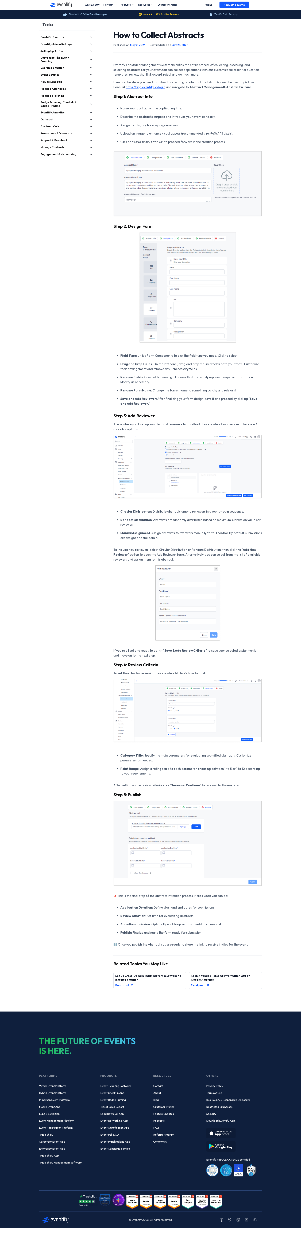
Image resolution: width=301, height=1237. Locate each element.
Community (160, 1141)
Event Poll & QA (109, 1134)
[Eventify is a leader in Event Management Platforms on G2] (160, 1201)
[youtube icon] (255, 1220)
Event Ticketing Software (115, 1086)
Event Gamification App (114, 1127)
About (157, 1093)
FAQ (156, 1127)
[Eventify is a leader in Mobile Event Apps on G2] (132, 1201)
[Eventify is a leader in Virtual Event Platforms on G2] (188, 1201)
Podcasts (159, 1120)
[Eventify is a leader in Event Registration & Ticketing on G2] (216, 1201)
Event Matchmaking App (115, 1141)
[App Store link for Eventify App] (222, 1131)
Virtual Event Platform (52, 1086)
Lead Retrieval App (112, 1114)
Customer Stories (167, 4)
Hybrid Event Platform (52, 1093)
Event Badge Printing (113, 1100)
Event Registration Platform (56, 1127)
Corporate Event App (52, 1141)
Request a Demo (234, 4)
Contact (158, 1086)
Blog (156, 1100)
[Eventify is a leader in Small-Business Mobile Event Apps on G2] (146, 1201)
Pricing (208, 4)
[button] (110, 5)
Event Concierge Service (115, 1148)
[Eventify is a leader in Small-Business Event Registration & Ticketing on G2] (202, 1201)
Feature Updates (163, 1114)
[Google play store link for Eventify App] (222, 1144)
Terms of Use (214, 1093)
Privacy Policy (214, 1086)
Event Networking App (114, 1120)
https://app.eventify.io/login (145, 87)
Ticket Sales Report (112, 1107)
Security (211, 1114)
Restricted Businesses (219, 1107)
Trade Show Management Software (60, 1162)
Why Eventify (92, 4)
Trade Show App (49, 1155)
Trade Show (46, 1134)
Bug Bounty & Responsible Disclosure (228, 1100)
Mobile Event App (49, 1107)
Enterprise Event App (52, 1148)
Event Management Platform (56, 1120)
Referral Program (163, 1134)
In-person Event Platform (54, 1100)
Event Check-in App (112, 1093)
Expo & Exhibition (49, 1114)
